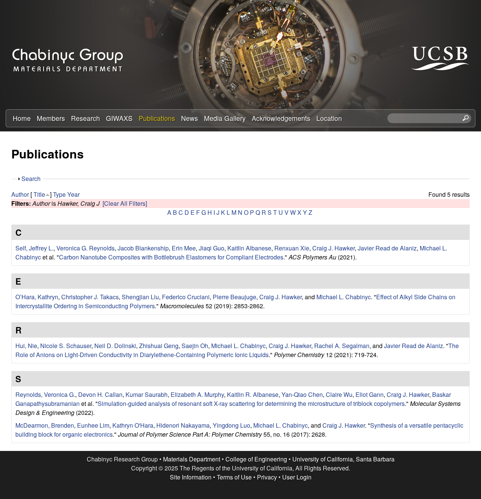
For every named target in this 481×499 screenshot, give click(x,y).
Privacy (267, 477)
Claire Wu (339, 394)
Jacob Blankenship (143, 248)
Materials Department (191, 459)
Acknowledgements (281, 118)
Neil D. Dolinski (115, 345)
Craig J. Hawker (333, 248)
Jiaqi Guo (211, 248)
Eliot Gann (369, 394)
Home (22, 118)
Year (73, 194)
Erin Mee (184, 248)
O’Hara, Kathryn (36, 296)
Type (59, 194)
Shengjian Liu (140, 296)
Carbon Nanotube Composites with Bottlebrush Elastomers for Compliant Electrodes (171, 257)
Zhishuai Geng (158, 345)
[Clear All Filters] (125, 203)
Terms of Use (234, 477)
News (189, 118)
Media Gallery (225, 118)
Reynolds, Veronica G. (45, 394)
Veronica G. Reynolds (85, 248)
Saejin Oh (195, 345)
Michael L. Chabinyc (343, 296)
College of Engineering (256, 459)
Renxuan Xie (291, 248)
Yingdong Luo (231, 425)
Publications (157, 118)
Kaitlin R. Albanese (252, 394)
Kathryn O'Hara (132, 425)
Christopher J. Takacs (90, 296)
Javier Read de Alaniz (387, 248)
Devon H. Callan (100, 394)
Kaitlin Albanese (249, 248)
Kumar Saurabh (147, 394)
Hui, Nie (26, 345)
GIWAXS (119, 118)
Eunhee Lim (93, 425)
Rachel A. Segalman (341, 345)
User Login (297, 477)
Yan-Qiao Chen (302, 394)
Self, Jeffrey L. (34, 248)
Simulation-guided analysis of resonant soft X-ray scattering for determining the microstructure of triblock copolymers (251, 403)
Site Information (191, 477)
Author (20, 194)
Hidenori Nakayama (183, 425)
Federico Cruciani (186, 296)
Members (51, 118)
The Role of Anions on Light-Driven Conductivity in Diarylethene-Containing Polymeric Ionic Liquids (237, 350)
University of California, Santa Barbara (343, 459)
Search (31, 178)
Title (39, 194)
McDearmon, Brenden (44, 425)
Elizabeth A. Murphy (197, 394)
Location (329, 118)
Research (85, 118)
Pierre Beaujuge (234, 296)
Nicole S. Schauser (65, 345)
